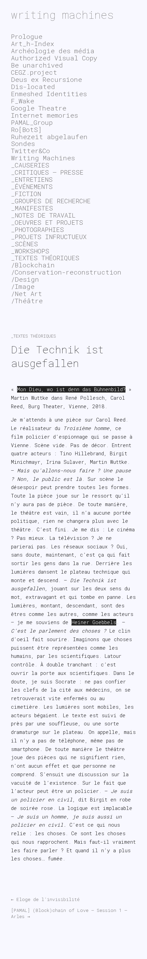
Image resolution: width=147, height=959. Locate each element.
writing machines (62, 14)
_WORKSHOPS (30, 251)
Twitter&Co (30, 150)
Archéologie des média (52, 50)
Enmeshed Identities (49, 93)
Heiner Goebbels (93, 622)
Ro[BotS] (26, 129)
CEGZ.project (34, 72)
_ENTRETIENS (32, 179)
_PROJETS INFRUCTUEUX (48, 236)
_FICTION (26, 193)
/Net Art (26, 293)
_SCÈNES (24, 243)
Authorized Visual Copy (54, 58)
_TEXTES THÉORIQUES (33, 336)
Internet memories (44, 115)
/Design (25, 279)
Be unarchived (37, 65)
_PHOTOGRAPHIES (37, 229)
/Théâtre (27, 300)
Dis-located (33, 86)
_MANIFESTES (32, 208)
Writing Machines (43, 157)
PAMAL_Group (32, 122)
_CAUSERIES (30, 165)
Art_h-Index (32, 43)
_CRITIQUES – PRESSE (47, 172)
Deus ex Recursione (46, 79)
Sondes (23, 143)
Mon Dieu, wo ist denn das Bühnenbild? (71, 389)
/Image (23, 286)
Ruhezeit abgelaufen (49, 136)
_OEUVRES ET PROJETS (47, 222)
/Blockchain (33, 265)
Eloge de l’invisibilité (45, 899)
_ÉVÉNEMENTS (32, 186)
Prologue (26, 36)
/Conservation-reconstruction (66, 272)
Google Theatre (38, 108)
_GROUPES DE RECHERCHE (51, 200)
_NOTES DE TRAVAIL (43, 215)
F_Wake (22, 101)
